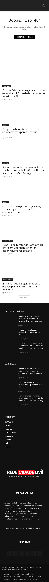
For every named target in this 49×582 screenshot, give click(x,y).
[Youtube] (21, 553)
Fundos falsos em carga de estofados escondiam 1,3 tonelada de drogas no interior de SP (24, 93)
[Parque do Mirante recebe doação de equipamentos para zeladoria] (24, 115)
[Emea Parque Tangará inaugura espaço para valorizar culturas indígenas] (24, 270)
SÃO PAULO (6, 86)
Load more (24, 297)
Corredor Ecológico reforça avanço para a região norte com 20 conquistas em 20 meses (22, 209)
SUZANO (5, 125)
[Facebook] (15, 553)
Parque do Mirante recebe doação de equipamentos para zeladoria (24, 130)
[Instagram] (9, 553)
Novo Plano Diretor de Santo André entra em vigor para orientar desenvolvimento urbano (23, 247)
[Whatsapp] (27, 553)
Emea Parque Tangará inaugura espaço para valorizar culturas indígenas (21, 286)
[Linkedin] (33, 553)
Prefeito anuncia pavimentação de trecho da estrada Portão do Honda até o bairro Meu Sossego (23, 170)
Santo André (7, 241)
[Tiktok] (39, 553)
